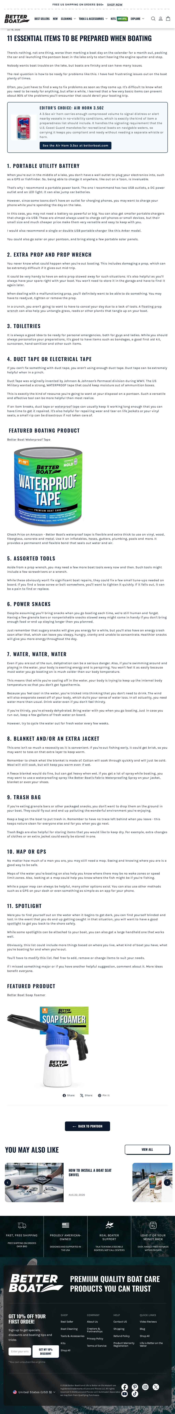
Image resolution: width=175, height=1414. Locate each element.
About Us (92, 1321)
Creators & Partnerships (94, 1330)
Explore (135, 19)
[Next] (167, 1182)
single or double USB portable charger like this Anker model (95, 231)
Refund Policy (121, 1336)
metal (49, 539)
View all (147, 1149)
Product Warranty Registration (123, 1344)
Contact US (120, 1321)
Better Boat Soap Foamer (26, 995)
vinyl (150, 534)
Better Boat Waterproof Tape (29, 439)
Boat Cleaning (69, 1328)
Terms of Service (96, 1345)
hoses (93, 539)
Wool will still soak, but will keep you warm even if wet (48, 765)
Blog (142, 1328)
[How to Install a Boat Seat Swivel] (34, 1182)
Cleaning (66, 19)
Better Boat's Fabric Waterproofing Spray (105, 778)
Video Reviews (148, 1321)
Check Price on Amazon (25, 534)
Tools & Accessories (91, 19)
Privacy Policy (95, 1338)
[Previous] (7, 1182)
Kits (118, 19)
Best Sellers (42, 19)
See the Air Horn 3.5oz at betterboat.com (75, 145)
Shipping (118, 1328)
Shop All (65, 1350)
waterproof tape (67, 406)
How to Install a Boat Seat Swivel (90, 1172)
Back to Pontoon (89, 1126)
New (55, 19)
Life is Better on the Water (151, 1344)
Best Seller (67, 1321)
